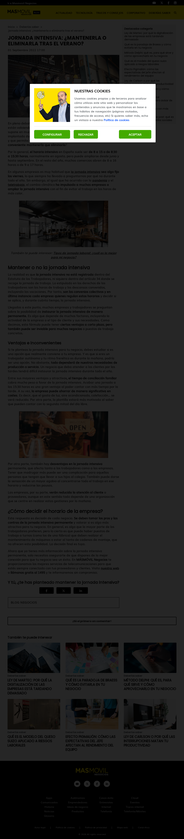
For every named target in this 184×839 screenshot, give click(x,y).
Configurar (52, 134)
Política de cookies (116, 120)
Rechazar (85, 134)
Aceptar (135, 134)
